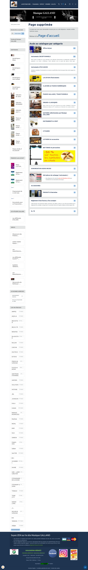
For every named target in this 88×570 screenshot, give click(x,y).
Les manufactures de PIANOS (16, 250)
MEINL (14, 423)
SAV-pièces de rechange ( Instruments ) (55, 175)
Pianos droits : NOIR (18, 142)
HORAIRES (47, 4)
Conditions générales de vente (43, 568)
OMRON (14, 437)
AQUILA (14, 316)
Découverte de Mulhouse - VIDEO (17, 283)
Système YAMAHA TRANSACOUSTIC (17, 265)
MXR (13, 428)
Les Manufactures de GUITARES (17, 273)
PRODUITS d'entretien (50, 192)
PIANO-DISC (14, 443)
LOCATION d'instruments (51, 77)
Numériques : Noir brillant (16, 78)
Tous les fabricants (15, 529)
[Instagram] (63, 553)
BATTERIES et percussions (51, 147)
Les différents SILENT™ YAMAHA (16, 258)
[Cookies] (2, 567)
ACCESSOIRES (35, 185)
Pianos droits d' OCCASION (17, 149)
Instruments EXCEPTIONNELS (41, 56)
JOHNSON (15, 399)
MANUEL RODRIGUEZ (15, 413)
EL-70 (33, 211)
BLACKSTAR (15, 337)
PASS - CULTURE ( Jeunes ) (19, 165)
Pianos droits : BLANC (18, 126)
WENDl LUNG (14, 502)
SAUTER (14, 453)
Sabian (14, 448)
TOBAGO (14, 491)
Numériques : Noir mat (16, 88)
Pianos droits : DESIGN (18, 134)
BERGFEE (15, 332)
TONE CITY (13, 496)
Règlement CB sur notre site (19, 181)
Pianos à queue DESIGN (18, 119)
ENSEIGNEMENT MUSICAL (15, 296)
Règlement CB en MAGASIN (19, 173)
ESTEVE (14, 356)
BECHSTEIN (15, 321)
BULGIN (14, 343)
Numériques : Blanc (16, 59)
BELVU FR (15, 327)
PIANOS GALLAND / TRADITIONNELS (55, 94)
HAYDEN (14, 380)
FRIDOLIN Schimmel (15, 362)
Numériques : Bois (16, 68)
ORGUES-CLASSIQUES (50, 102)
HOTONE (14, 389)
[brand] (14, 4)
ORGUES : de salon (19, 95)
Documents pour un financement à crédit (17, 203)
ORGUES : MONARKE (19, 103)
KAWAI (14, 408)
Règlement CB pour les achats (36, 545)
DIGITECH (15, 352)
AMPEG (14, 311)
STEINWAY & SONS (16, 485)
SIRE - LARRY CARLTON (16, 473)
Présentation (36, 4)
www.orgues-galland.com (39, 552)
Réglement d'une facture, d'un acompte (43, 200)
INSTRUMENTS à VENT (50, 121)
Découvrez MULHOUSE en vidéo (17, 300)
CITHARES (46, 131)
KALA (13, 403)
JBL (13, 394)
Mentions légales (32, 568)
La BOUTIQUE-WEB (26, 4)
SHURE (14, 467)
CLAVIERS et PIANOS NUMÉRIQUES (54, 86)
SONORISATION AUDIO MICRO (41, 168)
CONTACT (42, 4)
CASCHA (14, 347)
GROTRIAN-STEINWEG (15, 374)
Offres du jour (47, 48)
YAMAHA (14, 521)
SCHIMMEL (15, 462)
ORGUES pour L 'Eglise (18, 111)
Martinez (14, 419)
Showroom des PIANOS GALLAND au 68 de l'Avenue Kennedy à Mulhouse (17, 235)
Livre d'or (53, 4)
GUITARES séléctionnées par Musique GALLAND (55, 113)
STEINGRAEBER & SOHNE (16, 479)
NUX (13, 433)
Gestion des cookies (55, 568)
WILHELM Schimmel (15, 512)
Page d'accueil (48, 35)
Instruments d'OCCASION (39, 67)
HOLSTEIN (15, 385)
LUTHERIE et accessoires (51, 139)
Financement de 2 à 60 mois (17, 192)
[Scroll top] (85, 567)
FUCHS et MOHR (15, 368)
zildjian (14, 525)
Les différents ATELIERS (16, 219)
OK (23, 33)
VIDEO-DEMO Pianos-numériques (16, 242)
